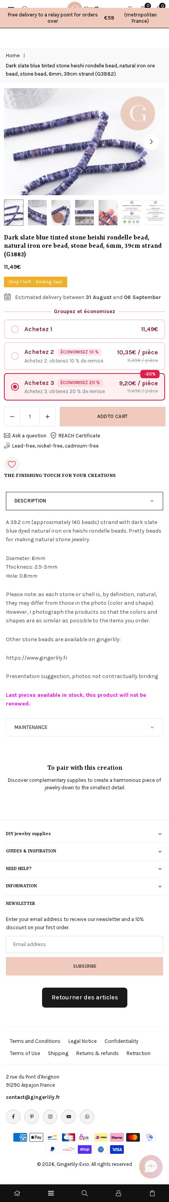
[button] (151, 142)
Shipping (58, 1053)
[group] (84, 141)
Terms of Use (25, 1053)
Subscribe (84, 966)
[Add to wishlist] (12, 464)
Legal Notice (82, 1041)
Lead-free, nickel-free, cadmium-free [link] (55, 446)
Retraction (139, 1053)
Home (13, 55)
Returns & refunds (97, 1053)
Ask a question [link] (29, 436)
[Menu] (51, 1193)
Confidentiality (121, 1041)
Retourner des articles (84, 997)
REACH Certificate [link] (79, 436)
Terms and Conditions (35, 1041)
